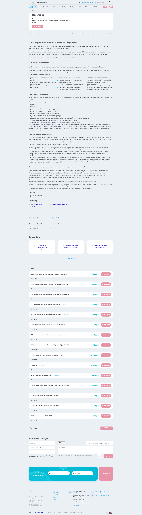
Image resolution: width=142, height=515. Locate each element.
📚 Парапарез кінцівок (38, 10)
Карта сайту (48, 512)
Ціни (86, 6)
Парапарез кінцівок (36, 33)
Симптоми (50, 33)
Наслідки (72, 33)
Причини (61, 33)
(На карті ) (78, 496)
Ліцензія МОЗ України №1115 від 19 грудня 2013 (36, 497)
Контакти (94, 6)
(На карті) (75, 492)
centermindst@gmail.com (102, 495)
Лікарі (80, 6)
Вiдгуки (109, 33)
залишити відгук (107, 428)
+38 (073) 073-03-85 (87, 2)
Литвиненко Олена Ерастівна (38, 224)
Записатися (37, 26)
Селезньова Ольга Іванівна (59, 224)
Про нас (45, 6)
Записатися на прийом (108, 7)
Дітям (72, 6)
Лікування (83, 33)
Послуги (64, 6)
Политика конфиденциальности (73, 512)
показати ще (72, 258)
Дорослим (54, 6)
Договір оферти (57, 512)
